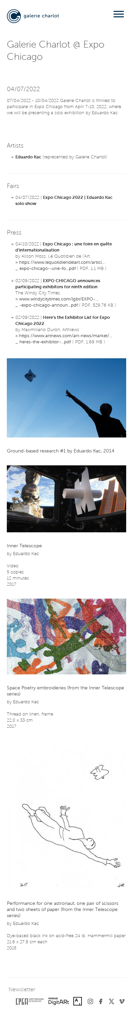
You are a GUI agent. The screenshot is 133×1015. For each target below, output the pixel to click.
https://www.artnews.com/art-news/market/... (65, 336)
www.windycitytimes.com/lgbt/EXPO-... (58, 299)
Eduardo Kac (28, 157)
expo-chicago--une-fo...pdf (47, 268)
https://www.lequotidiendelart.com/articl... (62, 262)
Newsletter (22, 990)
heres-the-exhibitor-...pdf (45, 342)
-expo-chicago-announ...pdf (48, 305)
